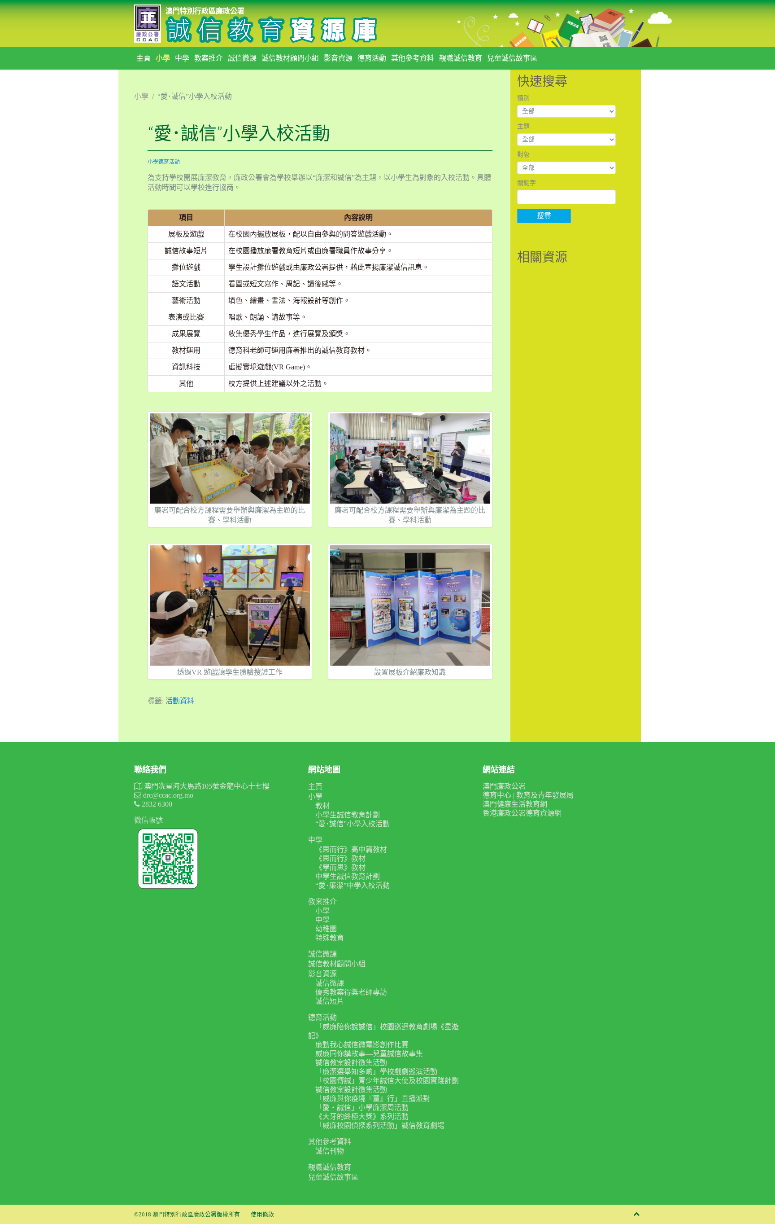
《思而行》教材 (340, 858)
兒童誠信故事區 (512, 58)
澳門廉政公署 (504, 786)
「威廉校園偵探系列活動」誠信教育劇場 (379, 1125)
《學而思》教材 (340, 867)
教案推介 (208, 58)
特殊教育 (329, 938)
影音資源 (338, 58)
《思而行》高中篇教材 (351, 849)
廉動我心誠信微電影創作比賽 (362, 1045)
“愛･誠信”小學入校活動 (352, 824)
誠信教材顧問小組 (290, 58)
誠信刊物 (329, 1151)
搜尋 (544, 215)
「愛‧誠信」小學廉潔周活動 (362, 1107)
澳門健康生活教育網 (515, 804)
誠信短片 (329, 1001)
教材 (322, 806)
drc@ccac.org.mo (167, 795)
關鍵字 (526, 183)
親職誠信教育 (460, 58)
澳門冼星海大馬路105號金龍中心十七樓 (206, 786)
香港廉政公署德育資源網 (522, 813)
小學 (163, 58)
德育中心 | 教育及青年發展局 (528, 795)
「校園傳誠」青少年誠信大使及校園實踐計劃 (387, 1080)
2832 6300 (156, 804)
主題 (523, 126)
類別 (523, 98)
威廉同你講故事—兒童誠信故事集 (369, 1053)
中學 (182, 58)
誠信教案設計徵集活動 (351, 1062)
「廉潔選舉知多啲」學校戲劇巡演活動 (376, 1071)
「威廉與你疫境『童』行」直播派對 (372, 1098)
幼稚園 (326, 929)
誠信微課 (242, 58)
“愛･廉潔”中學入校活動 (352, 885)
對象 (523, 154)
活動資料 (179, 701)
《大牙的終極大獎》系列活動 (362, 1116)
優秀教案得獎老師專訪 (351, 992)
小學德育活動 (164, 162)
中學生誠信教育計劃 (347, 876)
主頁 (143, 58)
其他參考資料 (412, 58)
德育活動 (371, 58)
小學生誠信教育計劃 (347, 815)
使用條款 (262, 1214)
